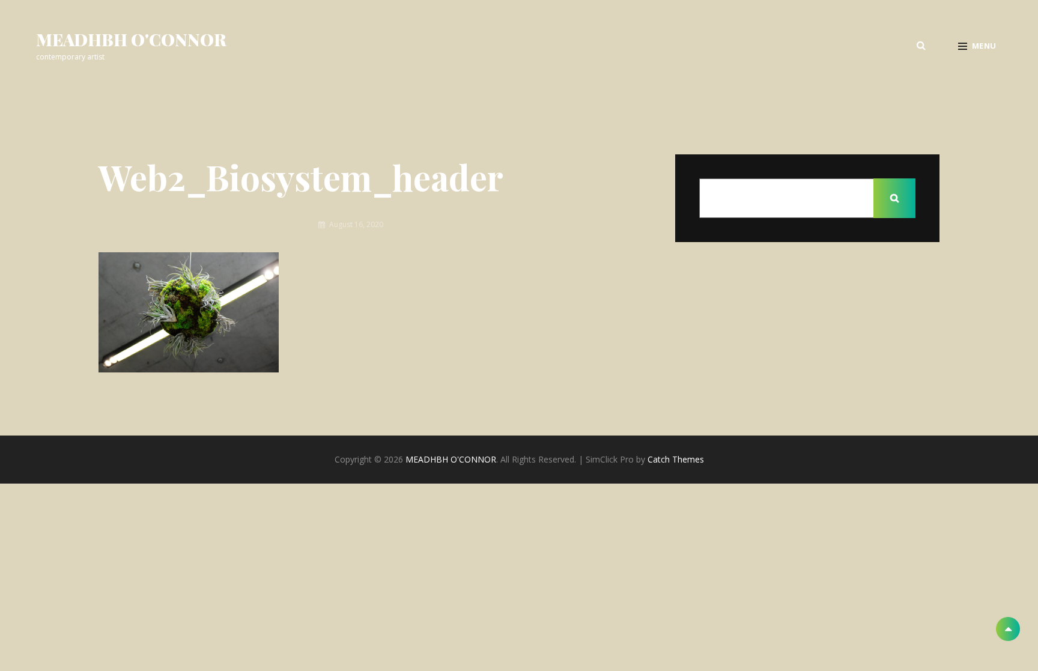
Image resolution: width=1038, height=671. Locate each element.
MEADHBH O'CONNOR (131, 39)
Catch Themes (676, 459)
